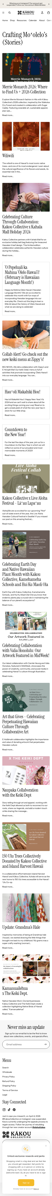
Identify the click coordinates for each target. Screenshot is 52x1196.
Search (5, 1067)
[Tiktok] (9, 1110)
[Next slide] (49, 4)
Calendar (33, 20)
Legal (4, 1095)
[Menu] (3, 12)
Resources (22, 20)
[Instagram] (4, 1110)
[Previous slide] (3, 4)
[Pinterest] (14, 1110)
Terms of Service (10, 1090)
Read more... (8, 115)
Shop (12, 20)
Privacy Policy (8, 1076)
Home (5, 20)
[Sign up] (45, 1044)
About (42, 20)
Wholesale (7, 1072)
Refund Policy (8, 1081)
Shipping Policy (9, 1086)
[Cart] (48, 12)
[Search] (9, 12)
